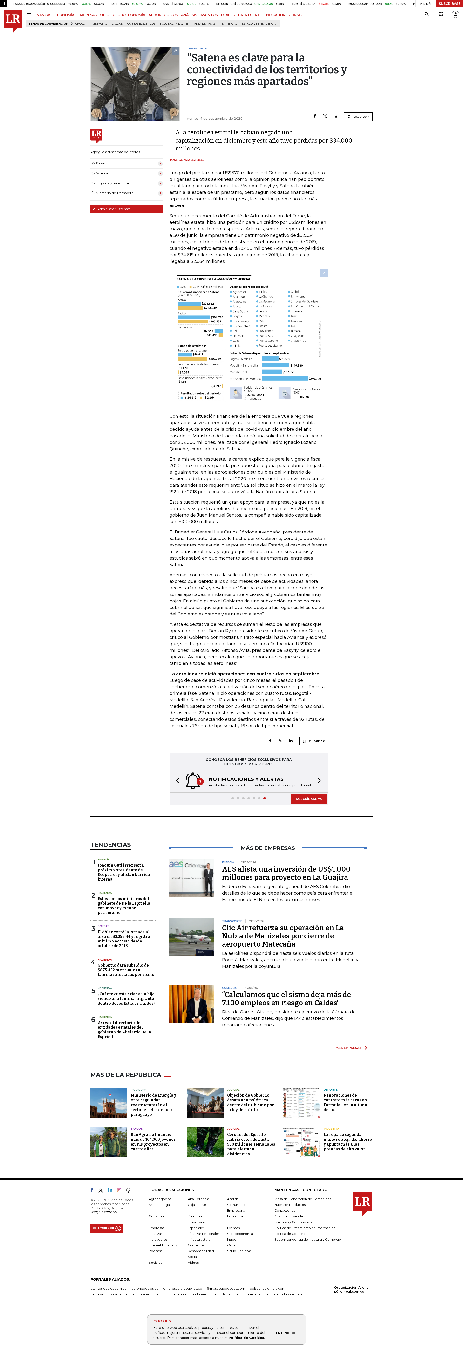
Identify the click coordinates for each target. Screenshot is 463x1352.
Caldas (117, 23)
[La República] (13, 21)
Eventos (233, 1228)
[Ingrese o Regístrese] (455, 14)
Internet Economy (163, 1245)
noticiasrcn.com (205, 1294)
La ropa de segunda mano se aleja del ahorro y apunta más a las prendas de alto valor (348, 1141)
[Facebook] (315, 116)
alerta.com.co (258, 1294)
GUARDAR (361, 116)
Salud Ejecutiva (239, 1251)
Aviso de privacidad (289, 1216)
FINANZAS (42, 15)
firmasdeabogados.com (226, 1288)
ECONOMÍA (64, 15)
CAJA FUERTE (250, 15)
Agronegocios (160, 1199)
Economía (235, 1216)
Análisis (232, 1199)
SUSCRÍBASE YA (309, 799)
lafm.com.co (233, 1294)
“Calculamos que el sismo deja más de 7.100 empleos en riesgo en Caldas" (286, 998)
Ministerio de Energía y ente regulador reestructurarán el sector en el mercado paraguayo (153, 1105)
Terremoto (228, 23)
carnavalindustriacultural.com (113, 1294)
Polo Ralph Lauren (174, 23)
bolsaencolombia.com (267, 1288)
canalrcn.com (152, 1294)
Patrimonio (98, 23)
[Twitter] (325, 116)
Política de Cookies (246, 1338)
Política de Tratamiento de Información (304, 1228)
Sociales (155, 1262)
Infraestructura (199, 1239)
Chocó (80, 23)
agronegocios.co (144, 1288)
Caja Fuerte (197, 1205)
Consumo (156, 1216)
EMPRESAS (87, 15)
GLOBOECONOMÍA (129, 15)
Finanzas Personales (203, 1234)
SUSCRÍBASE (450, 3)
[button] (176, 781)
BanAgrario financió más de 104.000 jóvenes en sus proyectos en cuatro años (153, 1141)
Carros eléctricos (141, 23)
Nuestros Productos (290, 1205)
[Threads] (130, 1191)
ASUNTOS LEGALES (217, 15)
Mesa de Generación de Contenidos (302, 1199)
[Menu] (30, 15)
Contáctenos (284, 1210)
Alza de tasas (204, 23)
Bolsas (103, 926)
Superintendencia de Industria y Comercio (307, 1239)
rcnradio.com (177, 1294)
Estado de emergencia (259, 23)
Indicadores (158, 1239)
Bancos (137, 1128)
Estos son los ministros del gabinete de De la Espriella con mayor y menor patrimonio (124, 905)
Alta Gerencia (198, 1199)
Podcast (155, 1251)
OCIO (104, 15)
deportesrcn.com (288, 1294)
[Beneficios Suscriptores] (440, 14)
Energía (104, 859)
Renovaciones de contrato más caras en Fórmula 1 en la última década (345, 1102)
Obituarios (196, 1245)
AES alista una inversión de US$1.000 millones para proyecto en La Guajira (286, 873)
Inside (231, 1239)
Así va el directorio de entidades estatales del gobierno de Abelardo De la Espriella (124, 1029)
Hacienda (105, 893)
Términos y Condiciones (293, 1222)
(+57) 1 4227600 (103, 1212)
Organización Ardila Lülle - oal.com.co (351, 1289)
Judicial (233, 1089)
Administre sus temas (113, 209)
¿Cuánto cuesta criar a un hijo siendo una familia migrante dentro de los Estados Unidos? (126, 998)
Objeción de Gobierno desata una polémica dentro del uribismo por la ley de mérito (250, 1102)
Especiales (196, 1228)
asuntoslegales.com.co (108, 1288)
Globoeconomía (240, 1234)
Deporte (331, 1089)
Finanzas (155, 1234)
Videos (193, 1262)
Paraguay (138, 1089)
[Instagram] (121, 1191)
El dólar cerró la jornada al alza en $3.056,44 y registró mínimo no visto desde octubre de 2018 (124, 939)
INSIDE (299, 15)
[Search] (426, 14)
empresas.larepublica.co (182, 1288)
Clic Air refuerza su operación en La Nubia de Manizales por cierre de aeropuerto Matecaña (283, 936)
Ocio (231, 1245)
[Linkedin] (335, 116)
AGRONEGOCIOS (163, 15)
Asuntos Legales (161, 1205)
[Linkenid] (112, 1191)
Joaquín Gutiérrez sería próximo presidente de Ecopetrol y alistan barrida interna (124, 872)
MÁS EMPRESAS (348, 1048)
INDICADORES (277, 15)
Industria (331, 1128)
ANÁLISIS (189, 15)
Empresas (156, 1228)
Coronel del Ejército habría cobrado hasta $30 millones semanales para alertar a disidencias (251, 1144)
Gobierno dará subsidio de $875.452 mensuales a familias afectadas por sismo (126, 970)
